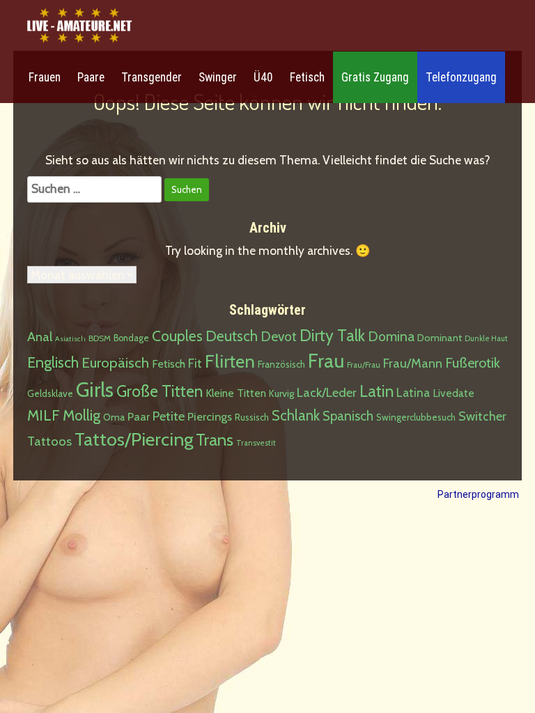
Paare (90, 77)
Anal (39, 337)
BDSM (99, 338)
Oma (114, 417)
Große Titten (159, 391)
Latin (376, 391)
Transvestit (256, 443)
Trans (214, 440)
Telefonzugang (461, 77)
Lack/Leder (327, 392)
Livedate (453, 393)
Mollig (81, 415)
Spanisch (348, 416)
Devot (279, 336)
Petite (169, 416)
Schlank (296, 415)
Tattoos (49, 441)
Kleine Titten (236, 393)
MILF (43, 415)
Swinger (218, 77)
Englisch (53, 362)
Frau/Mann (412, 363)
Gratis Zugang (375, 77)
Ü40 (263, 77)
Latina (413, 393)
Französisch (281, 364)
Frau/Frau (363, 365)
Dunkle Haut (486, 338)
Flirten (230, 361)
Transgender (151, 77)
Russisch (252, 417)
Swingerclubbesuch (416, 417)
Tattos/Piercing (134, 439)
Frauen (45, 77)
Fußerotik (472, 362)
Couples (177, 336)
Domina (391, 336)
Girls (95, 389)
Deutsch (232, 336)
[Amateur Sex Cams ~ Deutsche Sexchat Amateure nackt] (79, 26)
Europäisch (115, 362)
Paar (138, 416)
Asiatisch (70, 338)
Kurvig (281, 393)
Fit (195, 363)
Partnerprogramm (478, 494)
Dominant (439, 337)
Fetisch (307, 77)
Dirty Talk (332, 335)
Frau (326, 361)
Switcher (482, 416)
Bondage (131, 338)
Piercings (209, 416)
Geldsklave (50, 393)
